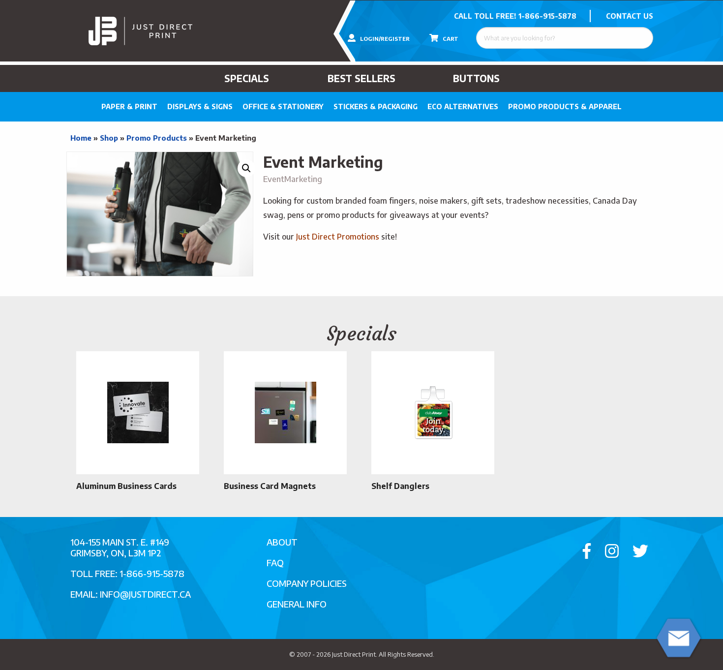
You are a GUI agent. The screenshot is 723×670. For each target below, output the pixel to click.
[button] (246, 168)
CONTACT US (629, 16)
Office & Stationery (283, 106)
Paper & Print (129, 106)
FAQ (275, 562)
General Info (297, 603)
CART (449, 38)
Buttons (476, 78)
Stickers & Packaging (375, 106)
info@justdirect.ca (145, 594)
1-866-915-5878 (547, 16)
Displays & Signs (200, 106)
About (282, 542)
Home (80, 137)
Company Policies (307, 583)
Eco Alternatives (462, 106)
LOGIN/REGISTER (384, 38)
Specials (246, 78)
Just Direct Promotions (337, 237)
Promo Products (156, 137)
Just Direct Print (354, 654)
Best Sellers (361, 78)
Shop (109, 137)
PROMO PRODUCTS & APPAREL (565, 106)
